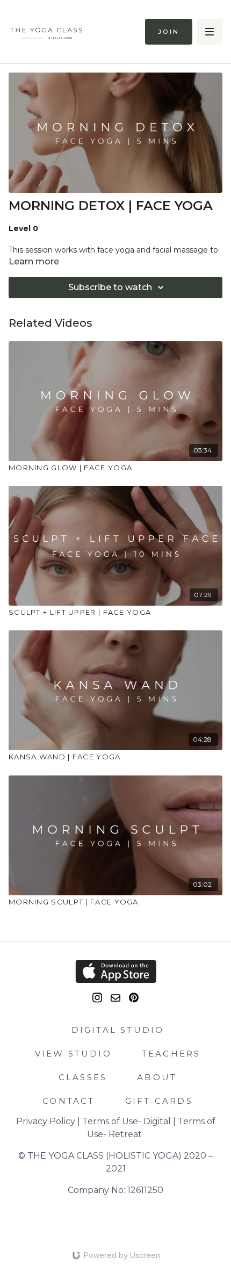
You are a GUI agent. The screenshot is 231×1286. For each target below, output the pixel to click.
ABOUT (157, 1077)
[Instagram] (97, 997)
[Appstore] (115, 971)
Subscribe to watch (110, 287)
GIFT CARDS (159, 1101)
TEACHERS (171, 1053)
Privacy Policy (45, 1121)
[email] (115, 998)
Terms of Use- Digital (126, 1121)
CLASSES (83, 1077)
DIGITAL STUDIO (117, 1030)
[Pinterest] (134, 998)
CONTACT (68, 1101)
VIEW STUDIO (73, 1053)
